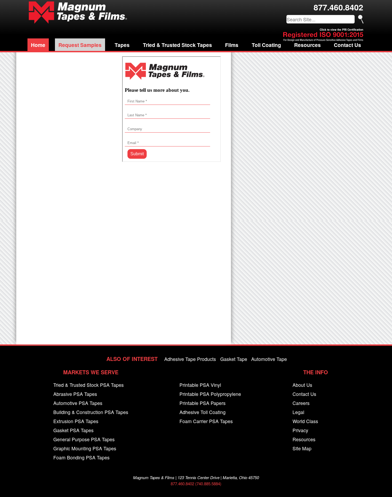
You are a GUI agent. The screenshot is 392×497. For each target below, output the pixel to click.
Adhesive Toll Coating (202, 412)
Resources (307, 45)
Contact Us (347, 45)
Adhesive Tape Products (190, 359)
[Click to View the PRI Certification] (323, 40)
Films (231, 45)
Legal (298, 412)
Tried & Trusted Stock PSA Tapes (88, 384)
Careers (301, 403)
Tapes (122, 45)
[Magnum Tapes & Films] (78, 12)
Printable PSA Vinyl (200, 384)
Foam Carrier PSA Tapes (206, 421)
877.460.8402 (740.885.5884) (196, 483)
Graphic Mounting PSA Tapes (84, 448)
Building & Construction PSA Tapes (90, 412)
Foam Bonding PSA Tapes (81, 457)
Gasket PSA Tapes (73, 430)
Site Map (302, 448)
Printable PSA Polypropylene (210, 394)
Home (38, 45)
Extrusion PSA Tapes (75, 421)
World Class (305, 421)
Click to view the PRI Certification (341, 29)
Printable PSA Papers (202, 403)
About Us (302, 384)
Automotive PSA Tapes (77, 403)
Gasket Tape (233, 359)
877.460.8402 (338, 7)
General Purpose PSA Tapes (84, 439)
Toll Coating (266, 45)
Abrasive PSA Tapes (75, 394)
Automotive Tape (269, 359)
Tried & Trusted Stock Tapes (177, 45)
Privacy (300, 430)
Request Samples (80, 45)
